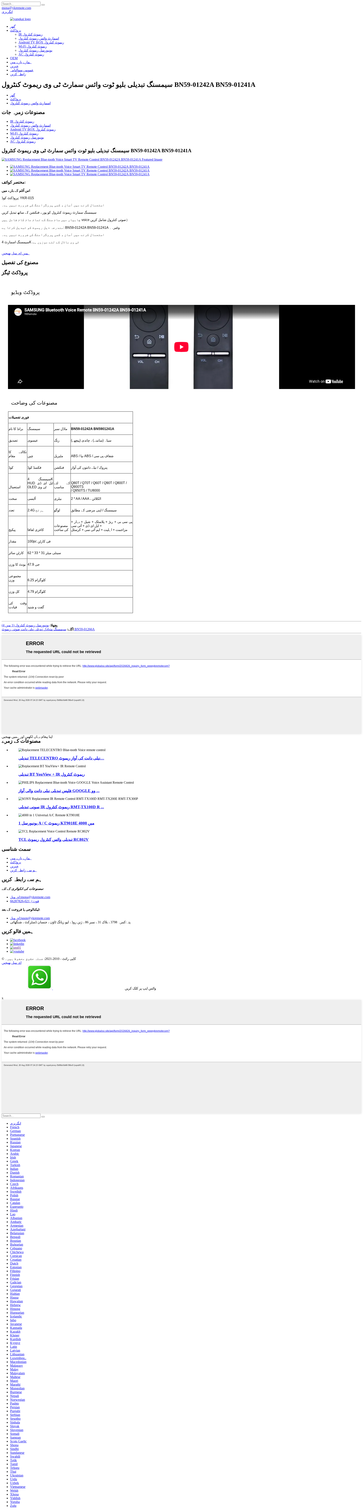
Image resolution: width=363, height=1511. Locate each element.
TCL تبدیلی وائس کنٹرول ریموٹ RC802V (53, 839)
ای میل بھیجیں (11, 963)
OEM (14, 58)
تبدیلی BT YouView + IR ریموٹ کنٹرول (51, 774)
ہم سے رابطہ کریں (23, 870)
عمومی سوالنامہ (22, 70)
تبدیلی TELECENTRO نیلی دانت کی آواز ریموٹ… (61, 758)
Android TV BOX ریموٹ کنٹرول (41, 42)
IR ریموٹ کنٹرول (30, 34)
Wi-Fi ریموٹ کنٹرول (32, 46)
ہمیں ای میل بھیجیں (16, 253)
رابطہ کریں (18, 74)
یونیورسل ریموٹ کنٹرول (35, 50)
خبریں (14, 66)
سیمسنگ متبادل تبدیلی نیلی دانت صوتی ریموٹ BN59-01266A (48, 629)
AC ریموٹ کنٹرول (31, 54)
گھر (12, 95)
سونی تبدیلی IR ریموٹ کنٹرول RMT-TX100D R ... (61, 807)
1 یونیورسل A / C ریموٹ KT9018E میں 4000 (56, 823)
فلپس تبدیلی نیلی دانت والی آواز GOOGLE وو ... (59, 791)
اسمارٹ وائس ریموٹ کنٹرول (38, 38)
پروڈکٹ (15, 30)
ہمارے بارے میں (21, 62)
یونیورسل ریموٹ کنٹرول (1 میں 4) (25, 625)
